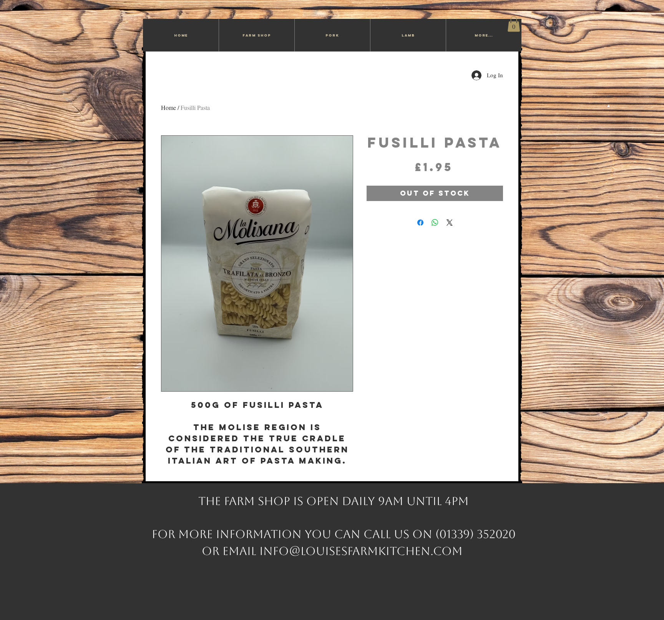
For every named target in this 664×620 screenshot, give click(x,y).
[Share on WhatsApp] (435, 222)
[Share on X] (449, 222)
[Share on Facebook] (420, 222)
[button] (513, 24)
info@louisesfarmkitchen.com (361, 551)
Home (168, 107)
